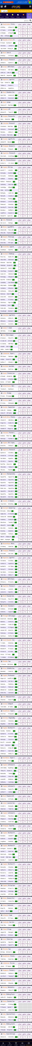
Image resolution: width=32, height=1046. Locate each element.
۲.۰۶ (21, 204)
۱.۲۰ (29, 651)
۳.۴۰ (30, 73)
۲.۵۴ (21, 88)
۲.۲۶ (21, 470)
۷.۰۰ (30, 132)
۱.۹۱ (20, 75)
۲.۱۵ (30, 636)
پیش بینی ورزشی (29, 1045)
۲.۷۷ (21, 105)
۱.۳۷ (21, 129)
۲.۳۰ (30, 142)
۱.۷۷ (21, 684)
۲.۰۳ (21, 693)
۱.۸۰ (30, 942)
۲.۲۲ (21, 839)
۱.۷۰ (21, 33)
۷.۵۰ (21, 27)
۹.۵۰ (30, 420)
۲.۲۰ (21, 841)
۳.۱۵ (25, 190)
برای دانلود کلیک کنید (8, 2)
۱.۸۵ (21, 294)
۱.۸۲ (21, 446)
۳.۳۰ (25, 36)
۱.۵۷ (21, 149)
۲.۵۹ (30, 311)
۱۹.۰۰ (21, 534)
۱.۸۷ (21, 163)
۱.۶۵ (21, 82)
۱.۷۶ (21, 413)
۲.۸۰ (21, 36)
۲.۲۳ (21, 305)
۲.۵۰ (30, 105)
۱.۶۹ (20, 156)
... (20, 1004)
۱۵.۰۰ (21, 517)
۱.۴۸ (21, 43)
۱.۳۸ (21, 63)
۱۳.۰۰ (30, 265)
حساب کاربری (3, 1045)
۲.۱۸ (30, 589)
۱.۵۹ (21, 754)
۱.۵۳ (21, 297)
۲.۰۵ (21, 690)
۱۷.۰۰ (30, 271)
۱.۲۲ (21, 262)
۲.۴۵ (21, 184)
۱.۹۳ (21, 396)
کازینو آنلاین (9, 1045)
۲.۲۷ (30, 36)
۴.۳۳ (25, 129)
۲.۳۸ (21, 49)
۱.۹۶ (29, 135)
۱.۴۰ (30, 318)
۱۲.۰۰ (21, 714)
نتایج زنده (16, 1045)
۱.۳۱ (20, 331)
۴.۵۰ (30, 182)
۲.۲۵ (21, 223)
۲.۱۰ (20, 126)
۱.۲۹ (20, 369)
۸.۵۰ (30, 262)
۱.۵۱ (21, 170)
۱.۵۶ (21, 624)
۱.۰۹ (29, 517)
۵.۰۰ (25, 70)
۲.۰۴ (21, 851)
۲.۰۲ (21, 376)
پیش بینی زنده (22, 1045)
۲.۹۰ (30, 49)
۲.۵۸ (25, 467)
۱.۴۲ (21, 420)
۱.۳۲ (21, 911)
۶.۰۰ (25, 27)
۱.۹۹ (29, 202)
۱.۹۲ (29, 477)
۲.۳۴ (30, 112)
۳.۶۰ (25, 30)
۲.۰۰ (21, 779)
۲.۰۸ (21, 119)
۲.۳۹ (21, 997)
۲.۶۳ (21, 85)
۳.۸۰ (25, 33)
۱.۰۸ (21, 271)
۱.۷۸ (21, 925)
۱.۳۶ (30, 643)
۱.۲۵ (30, 27)
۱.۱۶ (20, 257)
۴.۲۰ (30, 30)
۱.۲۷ (30, 1017)
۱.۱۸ (20, 260)
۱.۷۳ (21, 30)
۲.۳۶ (30, 771)
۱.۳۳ (21, 132)
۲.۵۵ (30, 184)
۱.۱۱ (29, 511)
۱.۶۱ (29, 176)
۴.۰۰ (30, 33)
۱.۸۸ (30, 277)
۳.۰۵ (25, 49)
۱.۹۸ (21, 806)
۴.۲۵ (25, 170)
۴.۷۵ (25, 63)
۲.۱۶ (30, 546)
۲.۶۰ (21, 403)
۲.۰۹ (30, 46)
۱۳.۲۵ (20, 511)
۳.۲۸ (21, 46)
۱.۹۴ (21, 285)
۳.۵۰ (25, 163)
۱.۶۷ (21, 359)
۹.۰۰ (25, 554)
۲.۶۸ (21, 210)
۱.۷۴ (21, 878)
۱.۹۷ (21, 73)
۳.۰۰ (25, 156)
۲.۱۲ (21, 193)
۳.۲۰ (25, 56)
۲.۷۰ (21, 233)
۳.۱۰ (25, 119)
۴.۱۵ (21, 537)
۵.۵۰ (30, 43)
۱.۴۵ (21, 240)
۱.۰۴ (30, 534)
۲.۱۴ (30, 187)
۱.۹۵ (21, 488)
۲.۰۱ (20, 599)
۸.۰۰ (30, 63)
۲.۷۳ (25, 458)
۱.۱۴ (20, 265)
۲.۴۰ (21, 56)
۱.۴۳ (21, 321)
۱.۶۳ (30, 179)
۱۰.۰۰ (30, 257)
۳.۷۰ (25, 75)
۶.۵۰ (30, 129)
